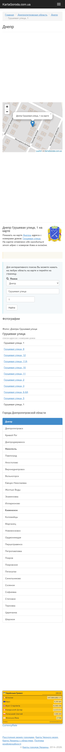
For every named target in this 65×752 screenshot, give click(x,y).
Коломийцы (11, 517)
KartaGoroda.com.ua (16, 3)
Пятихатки (10, 571)
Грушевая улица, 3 (14, 385)
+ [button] (7, 107)
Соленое (10, 585)
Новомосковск (12, 530)
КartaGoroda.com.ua (53, 151)
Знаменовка (11, 496)
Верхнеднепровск (14, 469)
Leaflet (39, 151)
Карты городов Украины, (35, 747)
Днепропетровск (14, 428)
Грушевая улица (31, 238)
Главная (9, 14)
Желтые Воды (12, 489)
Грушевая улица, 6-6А (16, 392)
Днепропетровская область (32, 14)
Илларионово (12, 503)
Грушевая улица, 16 (15, 367)
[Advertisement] (32, 67)
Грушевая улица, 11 (15, 373)
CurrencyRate (9, 725)
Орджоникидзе (13, 537)
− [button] (7, 112)
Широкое (10, 619)
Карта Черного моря (47, 737)
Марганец (10, 523)
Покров (9, 557)
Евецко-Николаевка (15, 482)
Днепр (54, 14)
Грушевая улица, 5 (14, 398)
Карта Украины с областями (17, 740)
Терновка (10, 605)
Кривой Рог (11, 435)
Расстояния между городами (18, 737)
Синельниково (13, 578)
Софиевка (10, 592)
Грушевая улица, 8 (14, 349)
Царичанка (11, 612)
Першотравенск (13, 544)
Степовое (10, 598)
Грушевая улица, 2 (14, 379)
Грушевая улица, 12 (15, 355)
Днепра (27, 235)
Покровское (11, 564)
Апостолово (11, 462)
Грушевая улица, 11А (15, 361)
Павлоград (11, 455)
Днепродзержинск (15, 442)
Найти (11, 307)
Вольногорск (12, 476)
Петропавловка (13, 551)
